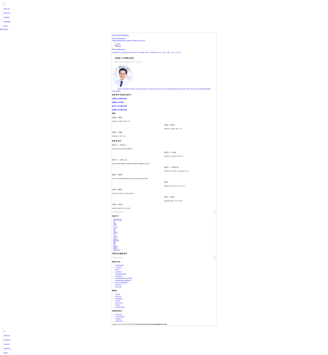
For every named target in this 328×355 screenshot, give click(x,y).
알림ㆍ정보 (170, 52)
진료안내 (135, 52)
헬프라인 (5, 26)
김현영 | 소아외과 (118, 102)
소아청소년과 (152, 88)
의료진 (164, 52)
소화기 (158, 88)
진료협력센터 (7, 21)
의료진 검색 (6, 8)
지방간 (187, 88)
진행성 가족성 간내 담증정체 (197, 88)
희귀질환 (141, 52)
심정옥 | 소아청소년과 (119, 109)
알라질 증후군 (177, 88)
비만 (147, 88)
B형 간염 (120, 88)
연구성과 (177, 52)
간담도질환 (126, 88)
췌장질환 (208, 88)
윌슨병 (183, 88)
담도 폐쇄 (138, 88)
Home (130, 52)
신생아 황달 (170, 88)
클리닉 (147, 52)
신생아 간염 (163, 88)
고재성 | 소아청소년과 (119, 98)
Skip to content (4, 29)
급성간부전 (132, 88)
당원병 (143, 88)
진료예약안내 (7, 13)
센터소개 (158, 52)
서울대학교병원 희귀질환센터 (120, 35)
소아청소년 (126, 61)
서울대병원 (6, 17)
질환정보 (153, 52)
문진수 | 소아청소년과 (119, 106)
